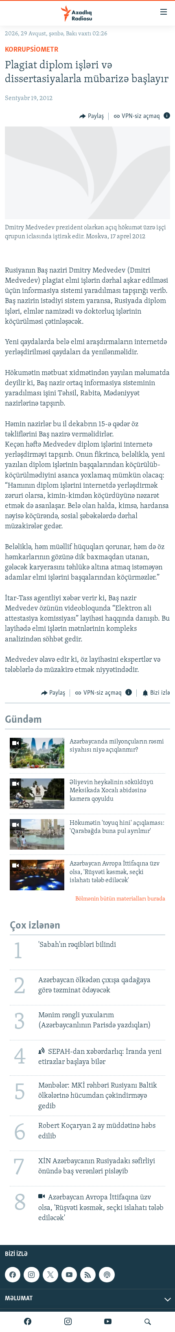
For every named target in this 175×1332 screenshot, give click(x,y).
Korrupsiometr (31, 50)
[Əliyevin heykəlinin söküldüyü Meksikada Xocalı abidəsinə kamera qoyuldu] (37, 793)
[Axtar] (148, 1322)
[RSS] (88, 1274)
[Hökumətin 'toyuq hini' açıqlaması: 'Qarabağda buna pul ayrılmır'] (37, 834)
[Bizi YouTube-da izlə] (107, 1322)
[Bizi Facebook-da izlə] (27, 1322)
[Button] (91, 116)
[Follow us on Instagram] (31, 1274)
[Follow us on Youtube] (69, 1274)
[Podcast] (106, 1274)
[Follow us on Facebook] (12, 1274)
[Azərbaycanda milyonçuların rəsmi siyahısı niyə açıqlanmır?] (37, 753)
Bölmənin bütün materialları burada (120, 899)
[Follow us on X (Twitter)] (50, 1274)
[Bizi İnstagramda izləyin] (68, 1322)
